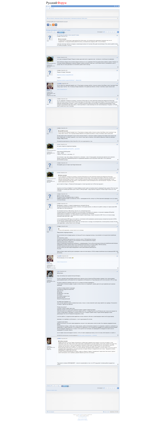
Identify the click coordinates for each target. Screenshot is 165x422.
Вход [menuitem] (117, 6)
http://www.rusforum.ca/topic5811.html (65, 74)
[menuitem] (115, 6)
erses (48, 62)
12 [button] (110, 32)
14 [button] (114, 32)
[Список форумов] (56, 2)
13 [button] (112, 32)
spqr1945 (48, 89)
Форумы (48, 6)
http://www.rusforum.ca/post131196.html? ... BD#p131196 (69, 80)
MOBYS (48, 344)
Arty (78, 415)
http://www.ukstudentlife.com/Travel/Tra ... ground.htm (68, 148)
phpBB (80, 414)
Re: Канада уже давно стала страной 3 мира (68, 35)
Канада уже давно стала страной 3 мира (58, 30)
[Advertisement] (82, 13)
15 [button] (116, 32)
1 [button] (107, 32)
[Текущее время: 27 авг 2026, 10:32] (117, 18)
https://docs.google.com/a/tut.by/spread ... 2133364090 (87, 335)
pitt (47, 277)
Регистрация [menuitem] (119, 6)
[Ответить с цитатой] (117, 35)
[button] (104, 32)
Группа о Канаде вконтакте (62, 89)
